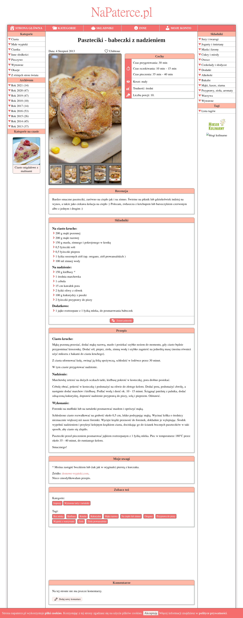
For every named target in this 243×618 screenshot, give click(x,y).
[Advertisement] (216, 190)
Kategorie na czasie (26, 131)
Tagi (217, 106)
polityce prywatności (213, 613)
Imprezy (57, 503)
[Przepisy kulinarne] (217, 130)
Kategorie (26, 34)
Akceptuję (150, 613)
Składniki (217, 34)
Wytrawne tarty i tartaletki (76, 503)
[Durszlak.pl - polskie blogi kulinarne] (216, 135)
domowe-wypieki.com (75, 473)
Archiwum (26, 80)
